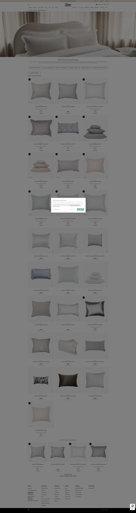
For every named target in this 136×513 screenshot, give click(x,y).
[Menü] (134, 504)
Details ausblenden (56, 209)
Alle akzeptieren (80, 209)
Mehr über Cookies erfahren (75, 205)
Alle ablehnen (72, 209)
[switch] (132, 509)
